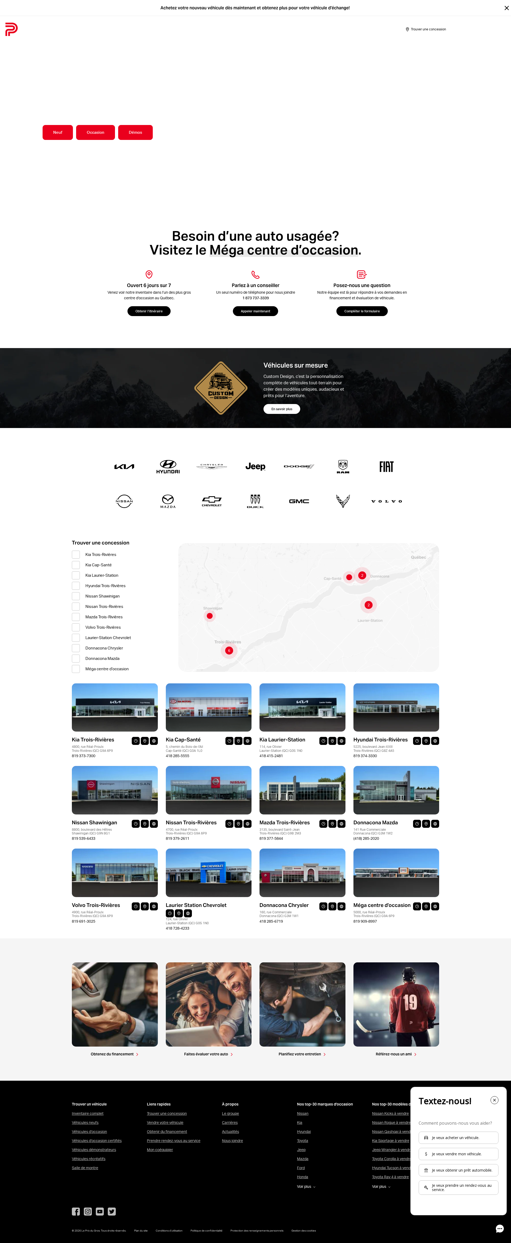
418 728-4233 (177, 928)
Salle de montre (119, 29)
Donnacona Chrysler (104, 648)
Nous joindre (232, 1141)
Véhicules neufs (85, 1122)
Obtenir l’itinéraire (149, 311)
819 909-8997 (365, 921)
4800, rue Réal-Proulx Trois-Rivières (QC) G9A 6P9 (92, 748)
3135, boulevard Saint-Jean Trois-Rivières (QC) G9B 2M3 (280, 831)
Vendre (91, 29)
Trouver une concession (167, 1113)
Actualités (230, 1131)
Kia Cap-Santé (98, 565)
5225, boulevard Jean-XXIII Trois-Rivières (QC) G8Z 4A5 (373, 748)
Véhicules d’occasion (89, 1131)
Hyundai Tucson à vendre (393, 1168)
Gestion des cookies (303, 1230)
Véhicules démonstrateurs (94, 1150)
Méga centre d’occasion (107, 669)
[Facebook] (76, 1212)
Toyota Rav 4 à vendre (390, 1177)
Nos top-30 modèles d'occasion (400, 1104)
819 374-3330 (365, 756)
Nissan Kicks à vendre (390, 1113)
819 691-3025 (83, 921)
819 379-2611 (177, 838)
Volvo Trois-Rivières (103, 627)
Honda (302, 1177)
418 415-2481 (271, 756)
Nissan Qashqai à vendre (393, 1131)
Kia (299, 1122)
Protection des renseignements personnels (256, 1230)
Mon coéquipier (160, 1150)
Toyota (302, 1141)
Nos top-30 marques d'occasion (325, 1104)
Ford (301, 1168)
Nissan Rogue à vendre (391, 1122)
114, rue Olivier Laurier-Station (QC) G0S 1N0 (280, 748)
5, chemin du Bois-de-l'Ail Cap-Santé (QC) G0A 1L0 (184, 748)
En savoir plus (281, 409)
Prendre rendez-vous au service (173, 1141)
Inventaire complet (88, 1113)
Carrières (230, 1122)
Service (181, 29)
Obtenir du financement (167, 1131)
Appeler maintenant (255, 311)
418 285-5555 (177, 756)
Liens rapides (159, 1104)
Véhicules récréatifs (88, 1159)
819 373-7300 (83, 756)
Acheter (69, 29)
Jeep (301, 1150)
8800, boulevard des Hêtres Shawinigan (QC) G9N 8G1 (92, 831)
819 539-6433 (83, 838)
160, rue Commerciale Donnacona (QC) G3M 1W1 (279, 914)
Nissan (302, 1113)
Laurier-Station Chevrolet (108, 637)
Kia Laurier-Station (101, 575)
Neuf (57, 132)
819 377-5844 (271, 838)
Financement (154, 29)
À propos (204, 29)
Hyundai (304, 1131)
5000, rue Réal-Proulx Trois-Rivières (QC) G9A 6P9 (373, 914)
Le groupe (230, 1113)
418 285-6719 (271, 921)
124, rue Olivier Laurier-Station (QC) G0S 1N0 (187, 921)
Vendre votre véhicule (165, 1122)
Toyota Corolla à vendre (391, 1159)
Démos (135, 132)
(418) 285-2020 (366, 838)
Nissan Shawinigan (102, 596)
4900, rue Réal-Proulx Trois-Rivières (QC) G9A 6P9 (92, 914)
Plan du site (141, 1230)
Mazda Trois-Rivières (104, 617)
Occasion (95, 132)
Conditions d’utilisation (169, 1230)
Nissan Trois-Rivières (104, 606)
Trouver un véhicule (89, 1104)
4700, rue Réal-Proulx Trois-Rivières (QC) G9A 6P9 (186, 831)
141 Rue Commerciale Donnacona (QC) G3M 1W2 (373, 831)
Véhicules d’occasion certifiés (97, 1141)
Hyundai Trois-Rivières (105, 585)
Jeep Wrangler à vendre (392, 1150)
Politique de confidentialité (206, 1230)
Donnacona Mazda (102, 658)
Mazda (302, 1159)
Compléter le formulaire (362, 311)
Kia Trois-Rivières (100, 554)
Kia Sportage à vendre (390, 1141)
